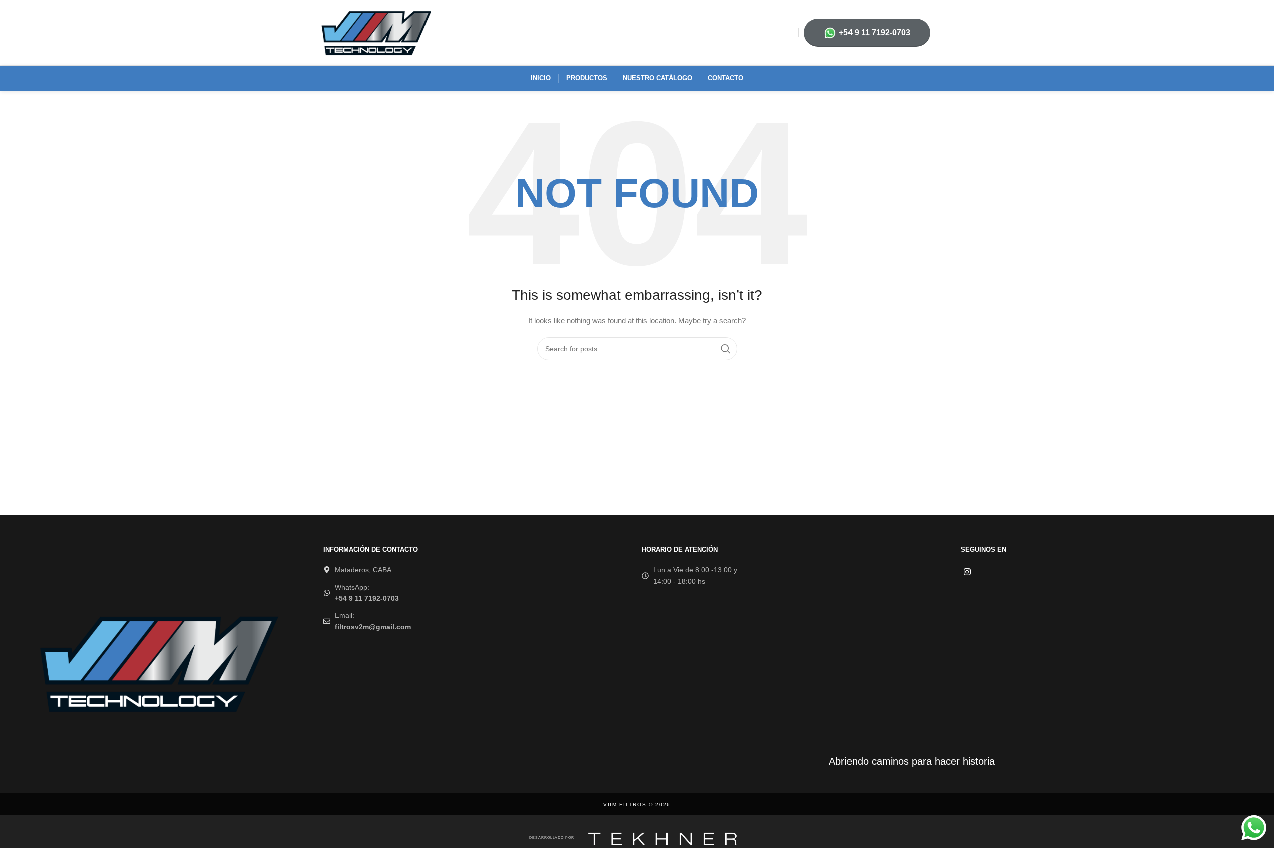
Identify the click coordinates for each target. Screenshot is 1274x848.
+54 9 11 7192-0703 (874, 32)
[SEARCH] (725, 348)
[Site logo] (375, 32)
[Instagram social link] (967, 572)
